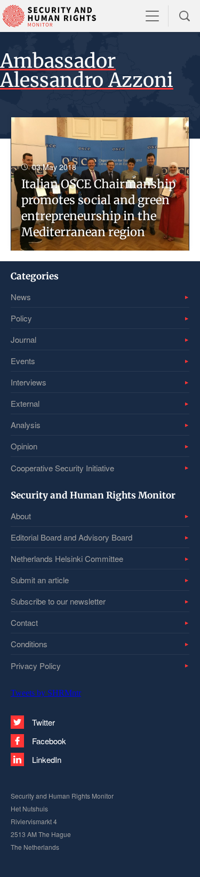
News (21, 296)
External (25, 403)
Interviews (28, 382)
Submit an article (40, 579)
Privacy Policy (36, 665)
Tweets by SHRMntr (46, 692)
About (21, 515)
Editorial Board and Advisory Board (71, 537)
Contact (24, 622)
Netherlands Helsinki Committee (67, 558)
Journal (23, 339)
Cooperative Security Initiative (62, 467)
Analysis (26, 424)
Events (23, 360)
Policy (21, 318)
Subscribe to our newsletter (58, 601)
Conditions (29, 643)
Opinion (24, 446)
